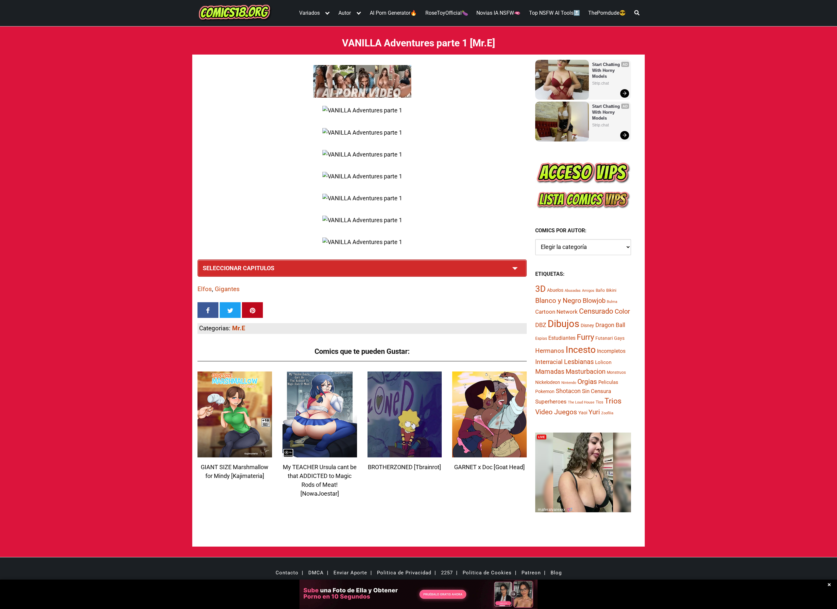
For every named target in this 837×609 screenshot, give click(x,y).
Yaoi (582, 412)
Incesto (581, 349)
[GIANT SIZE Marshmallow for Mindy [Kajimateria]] (234, 453)
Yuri (594, 412)
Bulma (612, 302)
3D (540, 289)
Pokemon (545, 391)
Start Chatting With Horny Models (606, 70)
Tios (599, 402)
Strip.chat (600, 83)
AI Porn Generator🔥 (393, 13)
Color (622, 311)
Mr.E (238, 328)
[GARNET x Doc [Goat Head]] (489, 453)
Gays (619, 338)
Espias (541, 338)
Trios (613, 401)
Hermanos (549, 350)
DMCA (316, 573)
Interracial (549, 362)
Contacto (287, 573)
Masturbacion (586, 371)
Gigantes (227, 289)
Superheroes (551, 401)
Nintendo (568, 383)
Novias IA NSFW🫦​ (498, 13)
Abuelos (555, 290)
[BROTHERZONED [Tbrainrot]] (404, 453)
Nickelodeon (547, 382)
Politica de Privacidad (404, 573)
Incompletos (611, 351)
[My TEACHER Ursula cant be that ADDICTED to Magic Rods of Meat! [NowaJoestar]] (319, 453)
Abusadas (573, 290)
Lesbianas (579, 362)
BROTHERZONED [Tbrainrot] (404, 467)
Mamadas (549, 371)
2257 (447, 573)
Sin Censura (596, 391)
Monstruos (616, 372)
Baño (600, 290)
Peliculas (608, 382)
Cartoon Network (556, 311)
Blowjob (594, 300)
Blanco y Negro (558, 300)
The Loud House (581, 402)
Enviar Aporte (350, 573)
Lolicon (603, 362)
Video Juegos (556, 412)
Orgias (587, 382)
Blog (556, 573)
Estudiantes (561, 338)
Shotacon (568, 390)
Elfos (204, 289)
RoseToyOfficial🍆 (446, 13)
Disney (587, 325)
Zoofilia (607, 413)
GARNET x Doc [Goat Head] (489, 467)
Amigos (588, 290)
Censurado (596, 311)
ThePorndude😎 (607, 13)
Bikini (611, 290)
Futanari (604, 338)
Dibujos (563, 323)
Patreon (531, 573)
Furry (585, 337)
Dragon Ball (610, 325)
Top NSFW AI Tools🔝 (554, 13)
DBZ (540, 325)
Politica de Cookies (487, 573)
